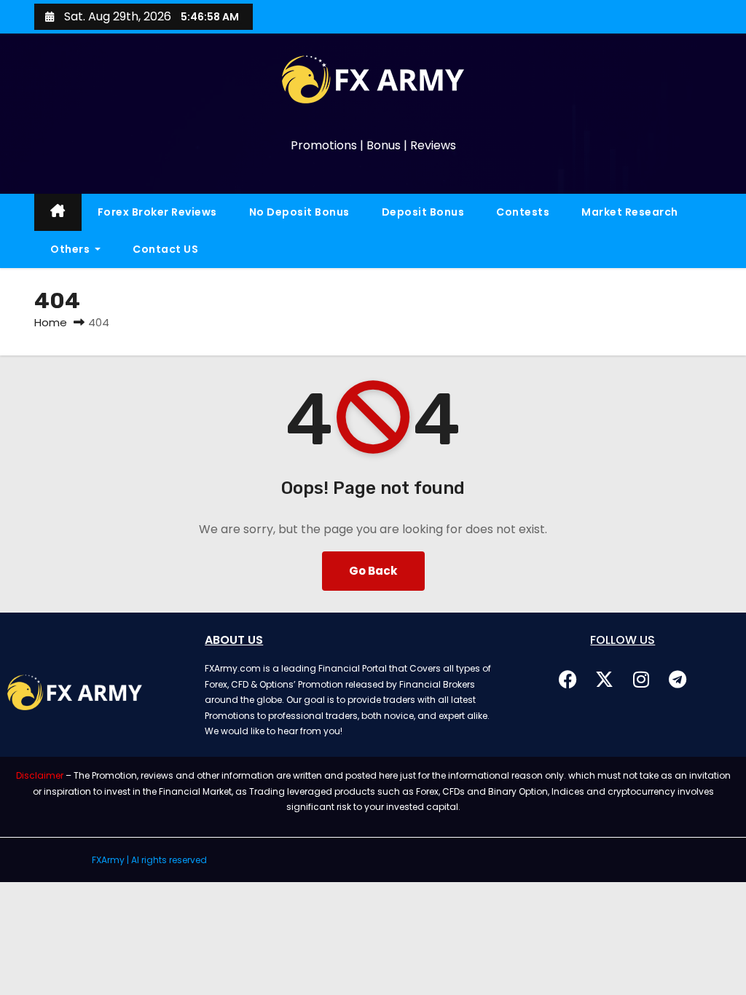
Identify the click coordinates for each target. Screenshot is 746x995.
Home (50, 322)
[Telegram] (677, 679)
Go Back (373, 570)
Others (71, 249)
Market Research (629, 212)
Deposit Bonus (423, 212)
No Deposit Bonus (299, 212)
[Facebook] (568, 679)
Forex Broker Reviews (157, 212)
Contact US (165, 249)
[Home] (58, 212)
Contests (522, 212)
